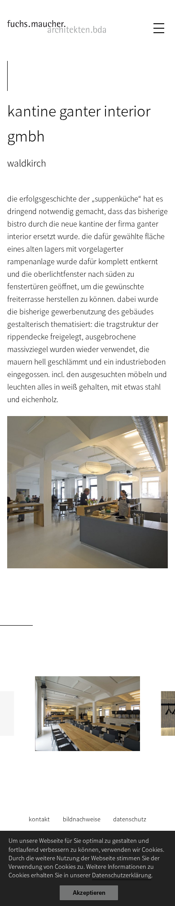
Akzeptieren (89, 892)
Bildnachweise (82, 819)
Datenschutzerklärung (121, 875)
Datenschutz (129, 819)
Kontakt (39, 819)
